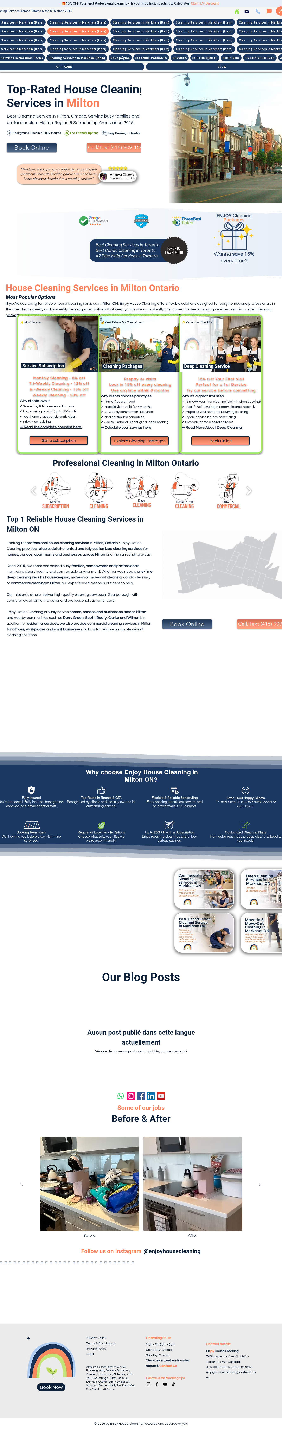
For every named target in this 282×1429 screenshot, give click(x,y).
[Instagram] (131, 1096)
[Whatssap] (269, 11)
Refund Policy (96, 1348)
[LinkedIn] (151, 1096)
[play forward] (249, 490)
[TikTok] (173, 1384)
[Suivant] (260, 1184)
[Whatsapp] (121, 1096)
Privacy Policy (96, 1338)
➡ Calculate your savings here (126, 427)
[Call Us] (258, 11)
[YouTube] (161, 1096)
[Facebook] (141, 1096)
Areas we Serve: (96, 1366)
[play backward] (33, 490)
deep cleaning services (209, 309)
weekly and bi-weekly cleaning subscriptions (69, 309)
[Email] (246, 11)
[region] (234, 246)
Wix (185, 1423)
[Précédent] (22, 1184)
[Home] (236, 11)
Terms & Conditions (100, 1343)
